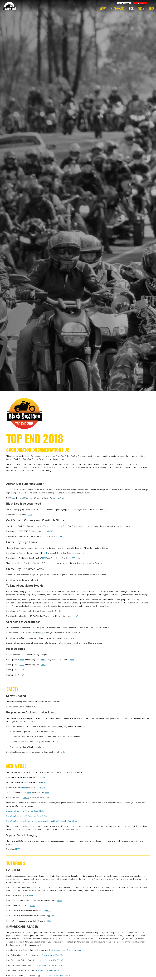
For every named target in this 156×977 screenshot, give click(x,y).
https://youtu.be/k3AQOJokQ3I (52, 960)
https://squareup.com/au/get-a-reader (65, 950)
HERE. (50, 531)
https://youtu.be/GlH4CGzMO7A (50, 955)
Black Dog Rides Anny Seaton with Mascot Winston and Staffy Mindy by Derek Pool (41, 821)
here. (30, 514)
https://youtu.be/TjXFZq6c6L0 (49, 965)
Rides (131, 8)
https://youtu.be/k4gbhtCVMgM (57, 975)
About (103, 8)
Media (141, 8)
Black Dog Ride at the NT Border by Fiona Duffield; (27, 816)
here (13, 498)
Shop (151, 8)
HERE (45, 553)
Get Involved (117, 8)
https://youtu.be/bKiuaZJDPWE (47, 970)
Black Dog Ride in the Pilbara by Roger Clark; (25, 811)
